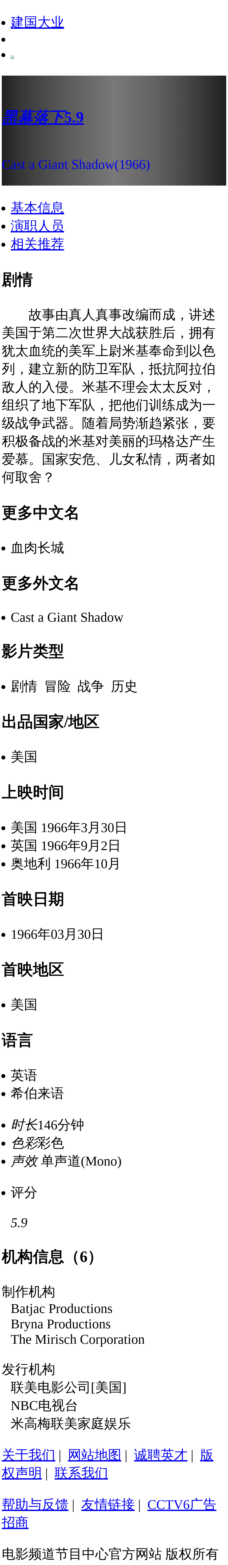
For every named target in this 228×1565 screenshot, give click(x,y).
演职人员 (37, 226)
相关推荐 (37, 244)
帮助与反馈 (35, 1504)
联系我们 (81, 1473)
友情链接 (108, 1504)
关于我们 (28, 1455)
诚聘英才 (160, 1455)
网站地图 (94, 1455)
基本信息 (37, 208)
